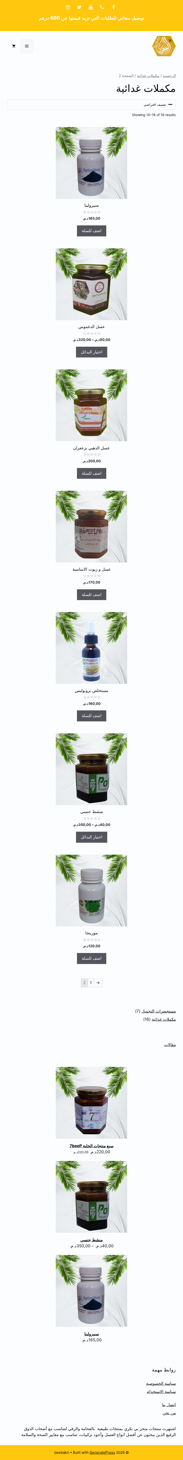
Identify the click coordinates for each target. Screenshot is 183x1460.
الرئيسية (169, 75)
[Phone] (102, 7)
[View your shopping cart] (13, 46)
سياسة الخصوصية (161, 1383)
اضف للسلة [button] (92, 230)
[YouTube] (90, 7)
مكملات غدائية (148, 75)
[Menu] (26, 46)
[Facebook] (113, 7)
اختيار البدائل (91, 352)
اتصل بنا (169, 1404)
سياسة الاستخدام (161, 1391)
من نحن (169, 1412)
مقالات (170, 1044)
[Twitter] (79, 7)
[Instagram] (67, 7)
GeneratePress (102, 1452)
